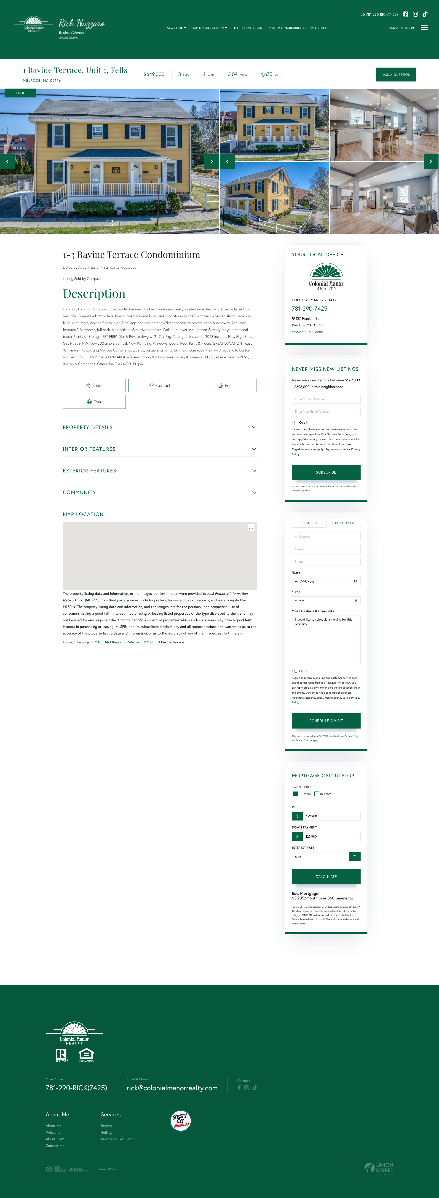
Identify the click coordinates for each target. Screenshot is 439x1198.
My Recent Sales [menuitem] (248, 28)
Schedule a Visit (343, 523)
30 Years (305, 794)
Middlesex (113, 642)
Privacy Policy (352, 736)
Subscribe (326, 472)
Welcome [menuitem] (53, 1132)
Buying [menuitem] (106, 1125)
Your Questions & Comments (313, 611)
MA (97, 642)
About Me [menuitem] (175, 28)
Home (67, 642)
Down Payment (304, 827)
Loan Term (301, 786)
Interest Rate (303, 848)
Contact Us (299, 332)
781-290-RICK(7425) (381, 14)
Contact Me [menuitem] (55, 1145)
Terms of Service (304, 740)
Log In (409, 28)
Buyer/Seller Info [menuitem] (208, 28)
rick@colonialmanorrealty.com (172, 1087)
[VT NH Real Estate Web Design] (378, 1169)
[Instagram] (246, 1088)
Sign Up (394, 28)
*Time (296, 592)
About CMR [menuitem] (55, 1139)
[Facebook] (239, 1088)
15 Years (325, 794)
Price (296, 807)
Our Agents (316, 332)
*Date (296, 573)
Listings (83, 642)
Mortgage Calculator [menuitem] (117, 1139)
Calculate (326, 876)
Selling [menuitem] (106, 1132)
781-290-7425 (309, 308)
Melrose (132, 642)
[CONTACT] (396, 74)
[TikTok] (254, 1088)
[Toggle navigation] (424, 27)
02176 (148, 642)
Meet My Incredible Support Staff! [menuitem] (298, 28)
